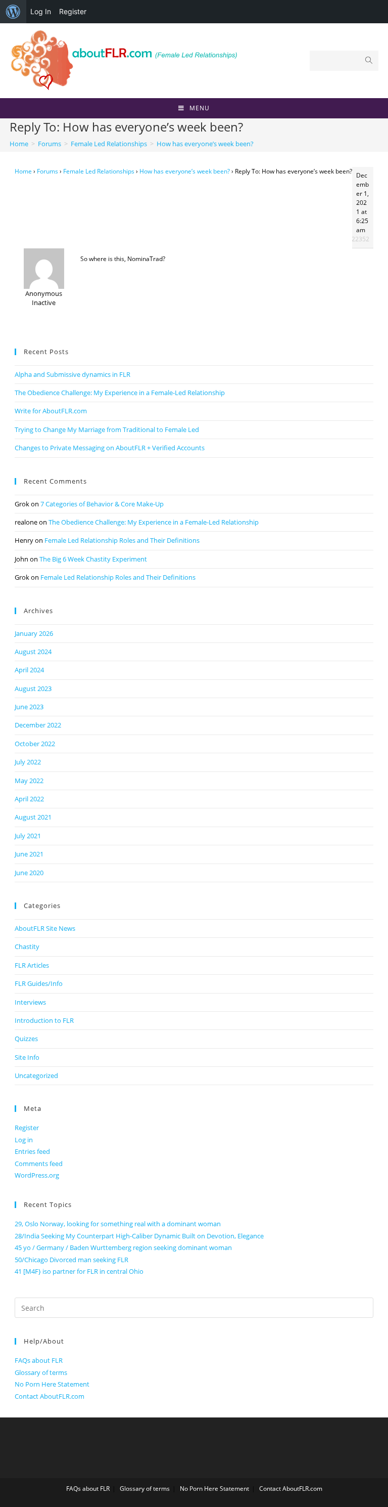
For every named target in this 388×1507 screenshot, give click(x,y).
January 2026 (34, 633)
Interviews (30, 1002)
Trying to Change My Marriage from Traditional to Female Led (107, 429)
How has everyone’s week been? (184, 171)
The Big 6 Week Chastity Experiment (93, 559)
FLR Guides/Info (39, 983)
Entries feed (32, 1151)
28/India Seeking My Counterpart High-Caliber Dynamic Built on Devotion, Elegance (139, 1235)
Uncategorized (36, 1075)
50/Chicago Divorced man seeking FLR (71, 1259)
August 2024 (33, 651)
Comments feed (39, 1163)
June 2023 (29, 706)
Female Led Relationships (98, 171)
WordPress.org (37, 1175)
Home (23, 171)
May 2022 (29, 780)
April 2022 (29, 798)
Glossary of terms (41, 1372)
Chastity (27, 946)
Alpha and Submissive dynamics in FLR (72, 374)
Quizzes (26, 1038)
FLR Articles (32, 965)
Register (72, 11)
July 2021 (28, 835)
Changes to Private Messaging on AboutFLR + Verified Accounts (110, 447)
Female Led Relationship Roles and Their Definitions (122, 540)
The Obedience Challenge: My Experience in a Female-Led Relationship (120, 392)
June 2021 (29, 853)
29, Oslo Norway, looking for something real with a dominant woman (118, 1223)
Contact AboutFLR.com (49, 1396)
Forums (47, 171)
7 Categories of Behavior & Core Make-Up (102, 503)
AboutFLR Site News (45, 928)
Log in (24, 1139)
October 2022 (35, 743)
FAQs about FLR (39, 1360)
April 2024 (29, 669)
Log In (40, 11)
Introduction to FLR (44, 1020)
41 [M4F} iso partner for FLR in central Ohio (79, 1271)
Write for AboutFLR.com (51, 410)
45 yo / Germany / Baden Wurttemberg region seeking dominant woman (123, 1247)
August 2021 (33, 817)
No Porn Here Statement (52, 1384)
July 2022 (28, 761)
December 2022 (38, 724)
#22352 (358, 239)
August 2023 (33, 688)
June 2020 (29, 872)
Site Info (27, 1057)
